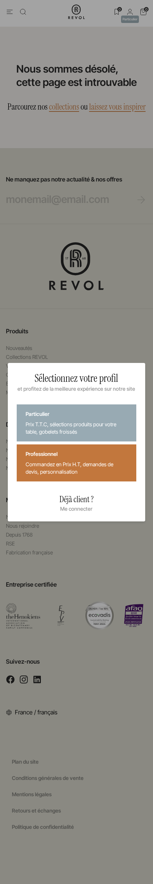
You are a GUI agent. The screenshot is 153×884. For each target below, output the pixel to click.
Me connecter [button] (76, 509)
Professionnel (69, 463)
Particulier (71, 423)
